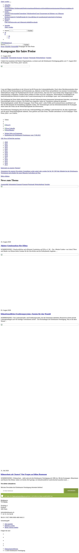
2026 (6, 142)
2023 (6, 147)
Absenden (71, 490)
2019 (6, 154)
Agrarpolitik (14, 46)
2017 (6, 158)
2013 (6, 164)
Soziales (48, 58)
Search (7, 30)
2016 (6, 159)
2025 (6, 144)
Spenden (7, 25)
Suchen (30, 30)
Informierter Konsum (15, 58)
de (9, 36)
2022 (6, 149)
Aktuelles (8, 46)
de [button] (5, 32)
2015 (6, 161)
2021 (6, 151)
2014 (6, 163)
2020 (6, 152)
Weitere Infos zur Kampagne (13, 133)
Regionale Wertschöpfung (37, 58)
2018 (6, 156)
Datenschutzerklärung (19, 496)
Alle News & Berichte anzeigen (10, 138)
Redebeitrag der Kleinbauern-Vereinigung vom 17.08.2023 (22, 135)
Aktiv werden (5, 1)
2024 (6, 145)
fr (5, 34)
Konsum (25, 58)
